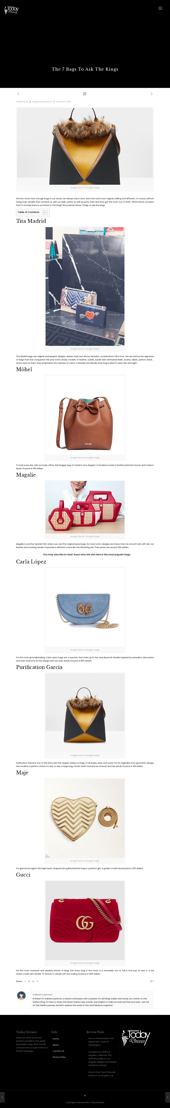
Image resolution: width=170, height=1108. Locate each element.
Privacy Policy (59, 1057)
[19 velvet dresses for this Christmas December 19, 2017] (2, 1097)
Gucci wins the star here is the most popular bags (102, 554)
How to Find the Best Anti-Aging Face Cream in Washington (101, 1041)
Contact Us (58, 1051)
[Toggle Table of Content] (44, 212)
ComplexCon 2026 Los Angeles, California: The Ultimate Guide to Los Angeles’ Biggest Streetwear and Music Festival (102, 1058)
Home (56, 1038)
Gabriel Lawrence (40, 101)
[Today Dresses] (11, 10)
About (56, 1044)
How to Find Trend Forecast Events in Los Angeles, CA (101, 1074)
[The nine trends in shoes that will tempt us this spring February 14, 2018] (167, 1097)
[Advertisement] (85, 46)
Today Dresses (97, 1102)
